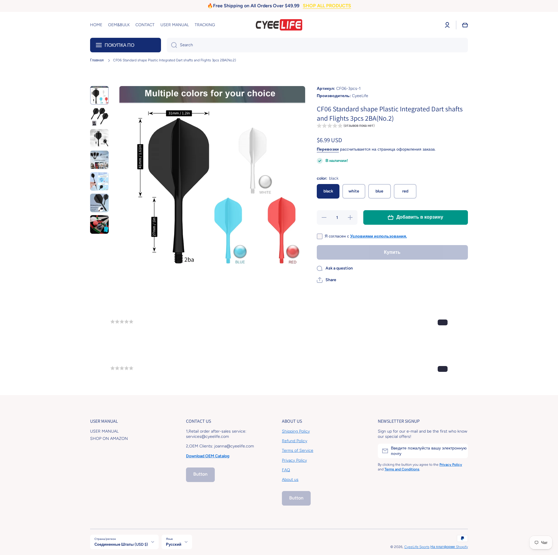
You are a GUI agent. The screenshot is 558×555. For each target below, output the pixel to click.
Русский (173, 544)
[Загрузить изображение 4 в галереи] (99, 160)
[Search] (172, 45)
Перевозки (328, 149)
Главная (97, 60)
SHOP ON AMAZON (109, 438)
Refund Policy (294, 440)
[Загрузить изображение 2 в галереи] (99, 117)
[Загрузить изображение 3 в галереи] (99, 138)
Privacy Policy (294, 460)
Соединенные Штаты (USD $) (121, 544)
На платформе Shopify (449, 547)
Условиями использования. (378, 236)
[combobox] (317, 45)
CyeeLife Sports (417, 547)
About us (290, 479)
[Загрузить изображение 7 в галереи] (99, 224)
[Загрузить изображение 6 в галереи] (99, 203)
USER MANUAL (104, 431)
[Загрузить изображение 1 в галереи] (99, 95)
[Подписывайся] (460, 451)
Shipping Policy (296, 431)
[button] (465, 25)
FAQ (286, 469)
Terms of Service (297, 450)
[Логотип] (279, 25)
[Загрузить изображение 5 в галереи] (99, 181)
